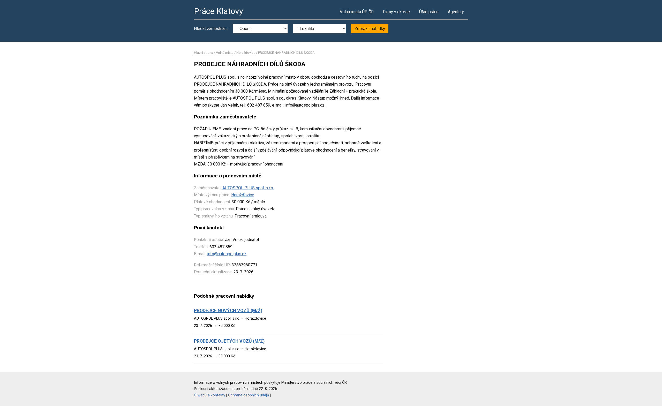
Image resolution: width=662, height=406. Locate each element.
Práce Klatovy (218, 11)
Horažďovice (245, 53)
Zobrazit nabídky (370, 28)
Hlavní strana (203, 53)
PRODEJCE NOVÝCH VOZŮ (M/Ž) (228, 310)
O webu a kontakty (209, 395)
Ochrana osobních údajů (248, 395)
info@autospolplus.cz (226, 253)
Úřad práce (429, 11)
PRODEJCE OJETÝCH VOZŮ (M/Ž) (229, 341)
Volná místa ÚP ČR (357, 11)
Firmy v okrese (396, 11)
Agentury (456, 11)
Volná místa (225, 53)
